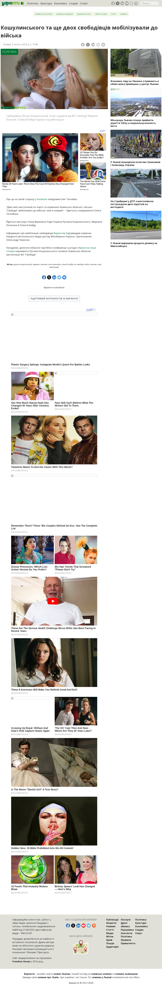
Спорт (84, 3)
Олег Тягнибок (54, 264)
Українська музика (64, 14)
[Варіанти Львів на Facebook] (113, 3)
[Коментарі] (103, 44)
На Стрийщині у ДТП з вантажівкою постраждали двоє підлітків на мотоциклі (132, 204)
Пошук (110, 943)
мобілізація (54, 267)
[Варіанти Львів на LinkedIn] (122, 3)
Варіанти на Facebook (54, 287)
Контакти (126, 933)
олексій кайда (67, 264)
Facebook (42, 199)
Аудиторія (112, 946)
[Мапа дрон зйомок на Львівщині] (81, 947)
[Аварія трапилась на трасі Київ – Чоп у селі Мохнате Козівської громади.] (135, 183)
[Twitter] (88, 44)
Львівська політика (43, 14)
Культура (46, 3)
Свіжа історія (101, 14)
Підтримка (127, 929)
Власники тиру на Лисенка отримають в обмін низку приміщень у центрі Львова (134, 83)
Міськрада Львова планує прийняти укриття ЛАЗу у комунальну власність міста (133, 123)
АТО (99, 264)
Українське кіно (84, 14)
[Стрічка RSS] (136, 3)
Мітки (109, 936)
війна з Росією (91, 264)
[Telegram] (98, 44)
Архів (109, 939)
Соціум (73, 3)
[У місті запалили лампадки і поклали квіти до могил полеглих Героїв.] (135, 144)
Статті (113, 14)
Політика (32, 3)
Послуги (125, 919)
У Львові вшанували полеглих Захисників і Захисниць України (135, 163)
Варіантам (59, 233)
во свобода (79, 264)
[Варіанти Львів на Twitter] (117, 3)
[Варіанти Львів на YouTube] (127, 3)
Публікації (112, 919)
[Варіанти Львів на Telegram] (131, 3)
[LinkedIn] (93, 44)
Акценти (111, 922)
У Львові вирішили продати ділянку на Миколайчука (133, 245)
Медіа (109, 933)
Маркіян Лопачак (40, 264)
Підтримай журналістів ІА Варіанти (54, 298)
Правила (126, 939)
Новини (123, 14)
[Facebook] (83, 44)
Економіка (60, 3)
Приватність (128, 943)
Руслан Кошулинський (23, 264)
